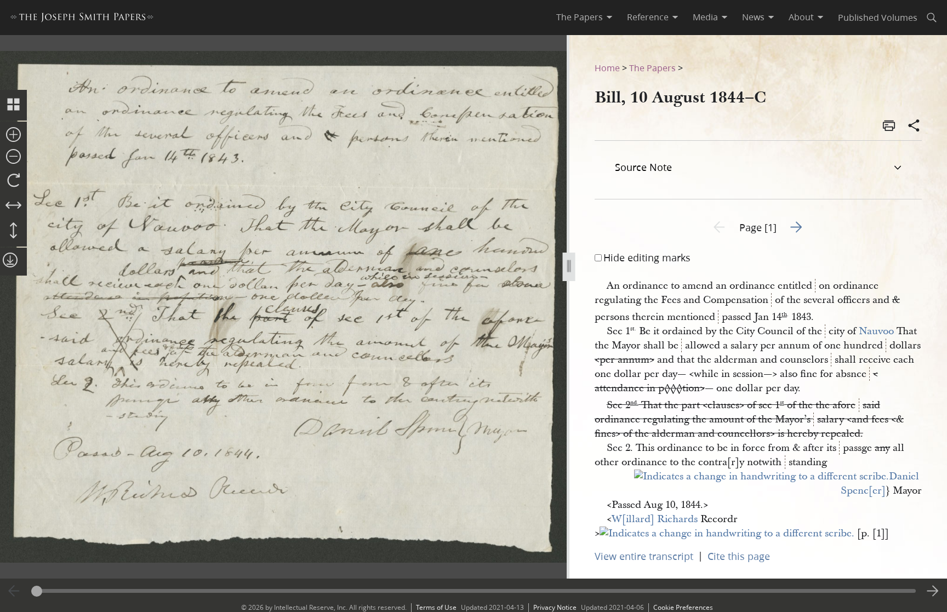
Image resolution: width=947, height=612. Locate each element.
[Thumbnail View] (13, 105)
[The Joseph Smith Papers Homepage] (82, 19)
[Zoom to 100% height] (13, 231)
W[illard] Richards (655, 519)
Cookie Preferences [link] (683, 607)
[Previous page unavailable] (14, 591)
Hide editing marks (647, 257)
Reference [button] (648, 17)
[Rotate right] (13, 180)
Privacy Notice (555, 607)
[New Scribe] (761, 476)
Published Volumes (877, 17)
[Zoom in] (13, 135)
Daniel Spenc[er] (881, 483)
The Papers (652, 67)
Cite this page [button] (739, 556)
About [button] (801, 17)
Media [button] (705, 17)
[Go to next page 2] (933, 591)
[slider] (473, 591)
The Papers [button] (579, 17)
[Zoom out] (13, 157)
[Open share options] (914, 126)
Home (607, 67)
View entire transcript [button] (644, 556)
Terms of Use (436, 607)
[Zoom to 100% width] (13, 206)
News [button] (753, 17)
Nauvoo (876, 331)
